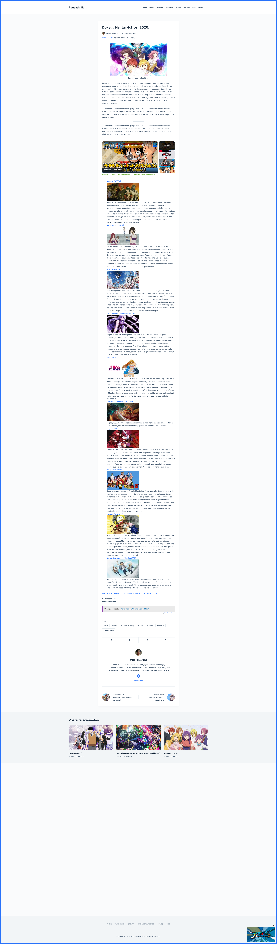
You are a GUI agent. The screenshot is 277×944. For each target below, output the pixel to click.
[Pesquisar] (207, 7)
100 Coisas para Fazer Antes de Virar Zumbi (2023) (138, 753)
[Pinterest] (148, 640)
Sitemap (131, 924)
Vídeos (200, 7)
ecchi (129, 593)
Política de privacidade (145, 924)
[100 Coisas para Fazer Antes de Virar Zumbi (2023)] (138, 737)
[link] (106, 145)
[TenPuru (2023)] (186, 737)
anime (109, 593)
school (135, 593)
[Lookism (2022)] (91, 737)
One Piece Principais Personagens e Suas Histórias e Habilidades (130, 145)
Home (104, 38)
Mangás (160, 7)
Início (145, 7)
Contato (160, 924)
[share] (154, 144)
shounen (142, 593)
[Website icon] (138, 676)
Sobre (168, 924)
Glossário (169, 7)
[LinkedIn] (166, 640)
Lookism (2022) (75, 753)
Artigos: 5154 (138, 681)
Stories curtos (190, 7)
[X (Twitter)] (129, 640)
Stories (179, 7)
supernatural (152, 593)
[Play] (167, 154)
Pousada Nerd (78, 7)
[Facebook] (111, 640)
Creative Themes (154, 936)
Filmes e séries (120, 924)
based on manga (119, 593)
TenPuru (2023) (171, 753)
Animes (151, 7)
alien (104, 593)
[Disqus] (138, 799)
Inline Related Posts (169, 612)
